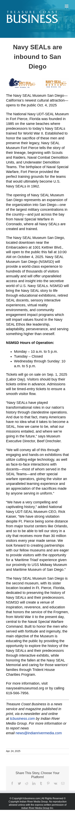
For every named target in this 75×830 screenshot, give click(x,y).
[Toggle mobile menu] (67, 6)
